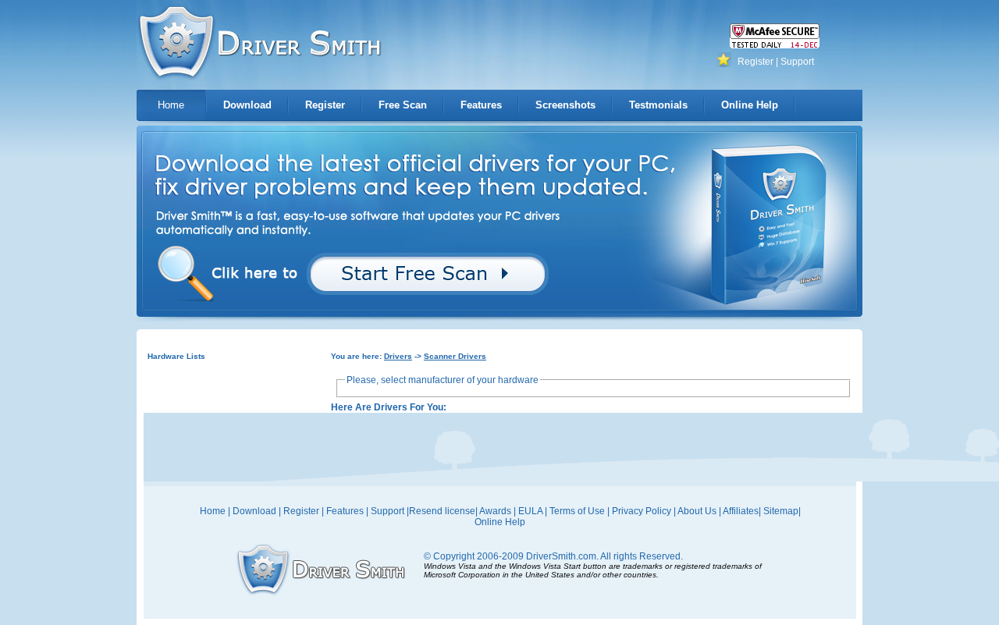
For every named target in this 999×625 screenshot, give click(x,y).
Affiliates (741, 511)
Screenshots (565, 105)
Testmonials (658, 105)
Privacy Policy (641, 511)
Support (797, 61)
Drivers (398, 356)
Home (171, 105)
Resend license (442, 511)
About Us (696, 511)
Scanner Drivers (455, 356)
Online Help (749, 105)
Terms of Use (577, 511)
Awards (495, 511)
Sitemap (780, 511)
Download (247, 105)
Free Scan (403, 105)
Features (481, 105)
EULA (530, 511)
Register (755, 61)
